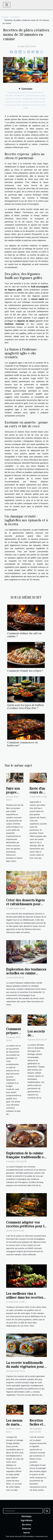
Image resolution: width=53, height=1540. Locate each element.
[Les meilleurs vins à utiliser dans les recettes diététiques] (26, 1276)
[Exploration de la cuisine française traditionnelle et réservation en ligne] (26, 1135)
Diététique (26, 1516)
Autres (26, 1532)
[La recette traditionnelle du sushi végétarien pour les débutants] (26, 1345)
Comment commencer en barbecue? (22, 744)
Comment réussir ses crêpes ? (25, 670)
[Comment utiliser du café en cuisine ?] (26, 618)
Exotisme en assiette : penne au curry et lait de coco (25, 102)
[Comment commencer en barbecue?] (26, 727)
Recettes (15, 17)
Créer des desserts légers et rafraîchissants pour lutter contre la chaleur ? (25, 904)
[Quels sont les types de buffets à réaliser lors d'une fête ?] (26, 689)
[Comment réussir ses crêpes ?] (26, 655)
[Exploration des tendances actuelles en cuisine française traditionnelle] (26, 951)
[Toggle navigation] (6, 4)
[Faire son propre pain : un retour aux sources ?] (14, 777)
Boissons (26, 1528)
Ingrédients (26, 1520)
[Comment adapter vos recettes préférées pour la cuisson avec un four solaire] (26, 1204)
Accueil (5, 17)
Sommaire (26, 89)
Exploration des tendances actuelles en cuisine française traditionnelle (26, 973)
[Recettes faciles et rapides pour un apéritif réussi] (38, 1409)
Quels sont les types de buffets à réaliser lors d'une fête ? (25, 707)
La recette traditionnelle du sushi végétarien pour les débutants (25, 1366)
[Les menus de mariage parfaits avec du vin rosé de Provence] (14, 1409)
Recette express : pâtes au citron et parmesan (25, 92)
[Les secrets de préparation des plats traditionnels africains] (37, 1020)
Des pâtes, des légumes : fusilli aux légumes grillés (25, 95)
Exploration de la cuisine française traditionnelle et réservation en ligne (25, 1157)
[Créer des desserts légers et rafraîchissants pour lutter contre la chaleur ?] (26, 882)
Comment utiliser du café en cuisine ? (24, 635)
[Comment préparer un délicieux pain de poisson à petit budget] (13, 1018)
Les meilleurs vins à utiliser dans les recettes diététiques (24, 1297)
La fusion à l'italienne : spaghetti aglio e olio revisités (25, 99)
